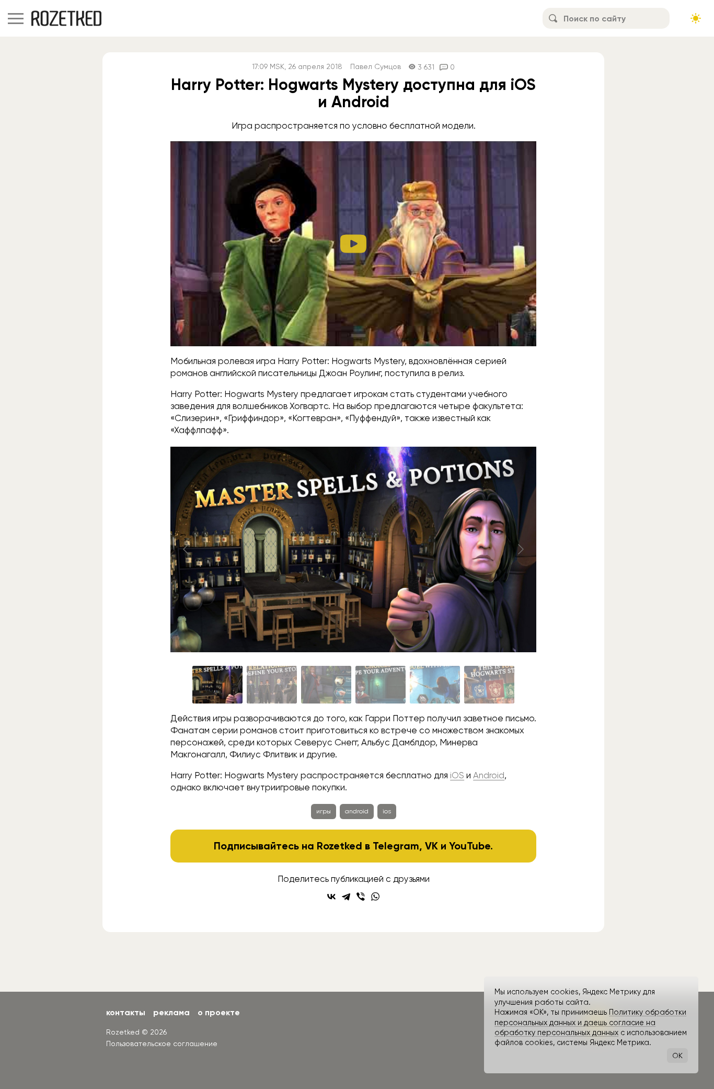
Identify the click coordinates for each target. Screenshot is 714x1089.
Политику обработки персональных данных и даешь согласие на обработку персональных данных (590, 1022)
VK (431, 846)
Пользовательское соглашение (161, 1043)
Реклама (171, 1012)
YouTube (469, 846)
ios (387, 811)
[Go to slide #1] (217, 685)
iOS (457, 775)
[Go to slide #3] (326, 685)
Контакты (125, 1012)
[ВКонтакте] (331, 896)
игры (323, 811)
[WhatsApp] (375, 896)
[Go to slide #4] (380, 685)
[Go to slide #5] (435, 685)
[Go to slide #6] (489, 685)
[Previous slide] (187, 549)
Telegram (396, 846)
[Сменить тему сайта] (695, 18)
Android (488, 775)
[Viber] (360, 896)
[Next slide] (520, 549)
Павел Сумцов (375, 67)
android (356, 811)
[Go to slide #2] (272, 685)
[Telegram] (346, 896)
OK (677, 1055)
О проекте (219, 1012)
